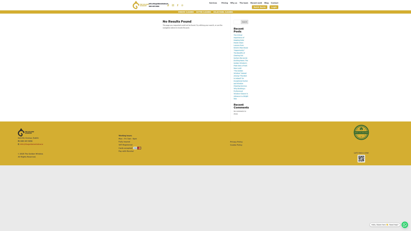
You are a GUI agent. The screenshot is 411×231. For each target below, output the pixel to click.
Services (213, 3)
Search (244, 22)
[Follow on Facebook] (178, 5)
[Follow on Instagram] (173, 5)
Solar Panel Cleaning (223, 12)
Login (274, 7)
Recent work (256, 3)
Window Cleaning (186, 12)
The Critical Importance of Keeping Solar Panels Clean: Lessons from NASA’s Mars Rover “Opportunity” (241, 42)
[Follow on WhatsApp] (182, 5)
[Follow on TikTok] (168, 5)
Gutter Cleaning (203, 12)
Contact (274, 3)
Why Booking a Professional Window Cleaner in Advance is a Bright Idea (241, 94)
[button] (405, 225)
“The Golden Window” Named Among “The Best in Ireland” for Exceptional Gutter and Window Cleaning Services (241, 78)
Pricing (224, 3)
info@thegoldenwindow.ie (31, 144)
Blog (266, 3)
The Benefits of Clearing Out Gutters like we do (241, 55)
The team (244, 3)
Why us (233, 3)
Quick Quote (260, 7)
